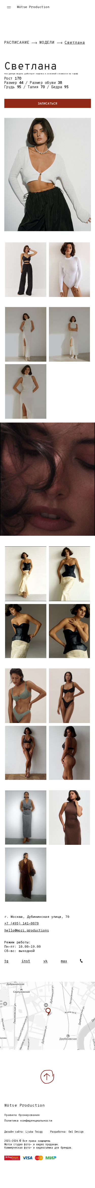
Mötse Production (33, 7)
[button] (7, 7)
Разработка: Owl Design (67, 1132)
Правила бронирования (22, 1115)
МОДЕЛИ (46, 42)
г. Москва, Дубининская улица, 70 (37, 917)
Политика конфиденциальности (28, 1121)
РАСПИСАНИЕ (16, 42)
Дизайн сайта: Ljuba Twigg (23, 1132)
